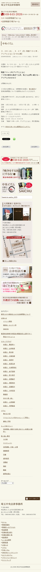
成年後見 (6, 458)
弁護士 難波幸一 (9, 344)
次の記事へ (35, 146)
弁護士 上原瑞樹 (9, 402)
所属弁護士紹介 (7, 532)
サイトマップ (6, 560)
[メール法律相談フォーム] (11, 18)
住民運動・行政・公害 (10, 447)
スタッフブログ (20, 35)
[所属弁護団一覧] (17, 304)
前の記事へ (6, 146)
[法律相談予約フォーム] (10, 22)
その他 (5, 439)
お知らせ (15, 56)
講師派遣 (5, 542)
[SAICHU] (25, 193)
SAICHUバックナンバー (10, 552)
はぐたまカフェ (7, 555)
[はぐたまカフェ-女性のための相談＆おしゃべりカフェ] (17, 293)
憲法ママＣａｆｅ (9, 337)
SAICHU (6, 329)
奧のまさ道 (7, 414)
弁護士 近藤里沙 (9, 387)
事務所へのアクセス (8, 527)
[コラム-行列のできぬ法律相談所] (17, 278)
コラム (3, 410)
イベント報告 (7, 321)
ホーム (4, 35)
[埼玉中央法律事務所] (10, 5)
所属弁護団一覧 (7, 535)
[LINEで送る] (14, 139)
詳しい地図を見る (11, 261)
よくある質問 (6, 540)
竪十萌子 (32, 89)
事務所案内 (5, 525)
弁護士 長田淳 (8, 360)
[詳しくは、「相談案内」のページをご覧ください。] (20, 164)
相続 (4, 466)
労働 (4, 454)
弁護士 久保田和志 (9, 367)
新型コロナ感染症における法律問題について (15, 314)
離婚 (4, 470)
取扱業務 (5, 530)
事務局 (5, 394)
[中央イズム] (8, 193)
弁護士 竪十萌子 (31, 35)
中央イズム (11, 35)
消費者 (5, 462)
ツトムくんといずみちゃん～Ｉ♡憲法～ (16, 417)
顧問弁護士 (7, 474)
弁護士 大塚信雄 (9, 356)
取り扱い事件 (5, 436)
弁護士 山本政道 (9, 348)
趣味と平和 (7, 421)
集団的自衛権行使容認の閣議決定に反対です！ (16, 334)
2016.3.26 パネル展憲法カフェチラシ (17, 127)
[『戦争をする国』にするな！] (17, 179)
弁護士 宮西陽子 (9, 379)
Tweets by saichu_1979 (9, 197)
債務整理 (6, 451)
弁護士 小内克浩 (9, 390)
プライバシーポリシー (9, 558)
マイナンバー (7, 443)
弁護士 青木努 (8, 352)
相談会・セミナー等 (9, 325)
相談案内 (5, 537)
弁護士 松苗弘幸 (9, 364)
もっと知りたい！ (7, 426)
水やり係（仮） (8, 398)
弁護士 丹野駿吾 (9, 406)
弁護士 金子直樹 (9, 371)
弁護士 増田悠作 (9, 383)
